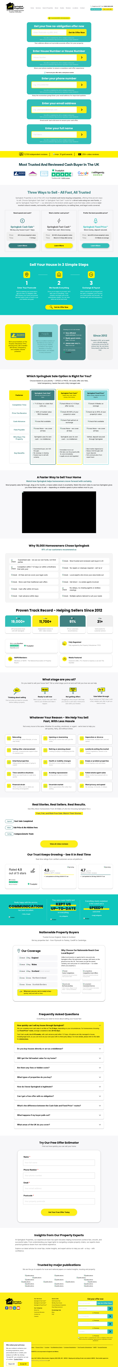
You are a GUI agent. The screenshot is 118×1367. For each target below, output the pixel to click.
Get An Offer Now (77, 32)
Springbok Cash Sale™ (40, 1303)
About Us (36, 1310)
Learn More (22, 246)
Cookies (47, 1347)
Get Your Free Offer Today (59, 1212)
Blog (53, 1312)
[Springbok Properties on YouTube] (18, 1309)
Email (27, 1183)
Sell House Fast (56, 1301)
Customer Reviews (39, 1312)
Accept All (23, 1364)
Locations (75, 8)
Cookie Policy (18, 1359)
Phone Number (31, 1170)
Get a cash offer (107, 9)
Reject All (12, 1364)
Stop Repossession (57, 1307)
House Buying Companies (59, 1305)
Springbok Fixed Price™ (40, 1305)
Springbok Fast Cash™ (40, 1301)
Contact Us (37, 1314)
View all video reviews (59, 844)
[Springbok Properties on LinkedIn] (14, 1309)
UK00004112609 (34, 1360)
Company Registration (70, 1347)
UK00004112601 (43, 1360)
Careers (36, 1316)
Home (32, 8)
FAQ (53, 1314)
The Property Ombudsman (84, 1347)
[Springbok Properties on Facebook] (6, 1309)
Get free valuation (96, 9)
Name (27, 1157)
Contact (82, 8)
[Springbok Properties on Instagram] (10, 1309)
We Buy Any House (57, 1303)
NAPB (94, 1347)
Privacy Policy (39, 1347)
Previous (95, 1313)
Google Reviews (102, 1347)
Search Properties (48, 8)
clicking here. (23, 1039)
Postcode (29, 1196)
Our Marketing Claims (56, 1347)
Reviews (68, 8)
